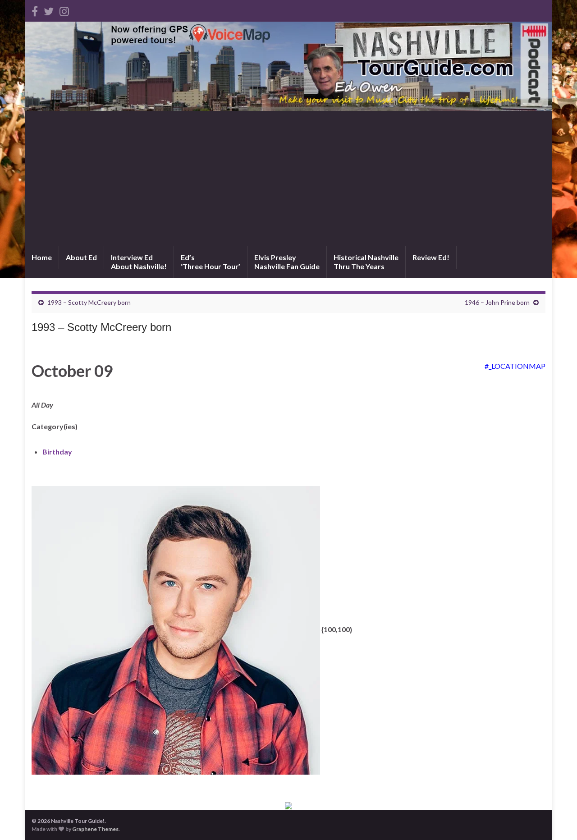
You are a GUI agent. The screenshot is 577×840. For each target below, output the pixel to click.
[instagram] (64, 9)
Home (42, 257)
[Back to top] (556, 819)
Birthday (57, 451)
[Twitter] (49, 9)
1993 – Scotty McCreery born (89, 302)
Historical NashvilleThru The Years (366, 262)
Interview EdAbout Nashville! (139, 262)
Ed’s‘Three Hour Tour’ (210, 262)
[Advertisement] (288, 178)
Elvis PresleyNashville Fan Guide (287, 262)
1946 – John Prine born (497, 302)
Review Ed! (430, 257)
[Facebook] (35, 9)
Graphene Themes (95, 829)
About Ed (81, 257)
